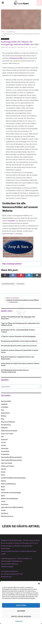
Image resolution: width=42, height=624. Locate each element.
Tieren (3, 501)
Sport (3, 495)
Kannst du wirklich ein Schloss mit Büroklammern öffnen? (19, 543)
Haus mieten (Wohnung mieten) (11, 460)
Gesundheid (5, 451)
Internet (3, 469)
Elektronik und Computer (9, 430)
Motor (3, 487)
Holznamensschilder (16, 58)
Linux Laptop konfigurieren (9, 571)
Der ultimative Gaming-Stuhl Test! (12, 574)
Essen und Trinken (7, 433)
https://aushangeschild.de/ (12, 264)
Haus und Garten (6, 463)
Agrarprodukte (6, 401)
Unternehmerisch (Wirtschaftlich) (12, 507)
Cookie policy (19, 621)
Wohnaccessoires (7, 516)
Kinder (3, 472)
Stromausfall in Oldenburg (9, 564)
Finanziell (4, 439)
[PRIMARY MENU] (3, 2)
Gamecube (4, 448)
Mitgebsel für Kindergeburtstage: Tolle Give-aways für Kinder (20, 540)
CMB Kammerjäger (7, 566)
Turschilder (11, 221)
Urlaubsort (4, 513)
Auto (2, 410)
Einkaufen (4, 428)
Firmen (3, 442)
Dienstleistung (5, 38)
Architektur (4, 407)
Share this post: (13, 302)
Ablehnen (21, 611)
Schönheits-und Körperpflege (11, 492)
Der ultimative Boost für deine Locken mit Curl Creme (19, 345)
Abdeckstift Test (6, 577)
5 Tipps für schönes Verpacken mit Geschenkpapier (18, 336)
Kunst (3, 475)
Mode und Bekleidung (8, 484)
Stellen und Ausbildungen (9, 498)
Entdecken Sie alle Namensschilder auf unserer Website (23, 300)
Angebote (4, 404)
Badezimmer (5, 413)
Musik (3, 489)
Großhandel (5, 454)
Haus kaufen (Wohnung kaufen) (11, 457)
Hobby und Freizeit (7, 466)
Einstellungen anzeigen (21, 616)
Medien (3, 481)
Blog (2, 419)
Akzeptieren (21, 605)
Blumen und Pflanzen (8, 422)
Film (2, 436)
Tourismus (4, 504)
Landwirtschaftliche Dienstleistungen (13, 478)
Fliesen (3, 445)
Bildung (3, 416)
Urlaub (3, 510)
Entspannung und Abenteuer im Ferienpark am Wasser (19, 341)
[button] (39, 584)
